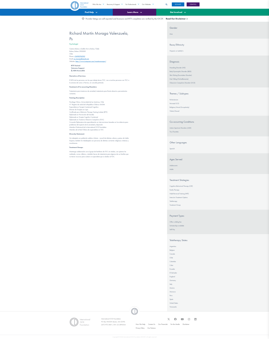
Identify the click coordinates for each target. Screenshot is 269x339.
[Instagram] (189, 320)
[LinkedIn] (195, 320)
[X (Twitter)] (168, 320)
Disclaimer (186, 324)
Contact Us (151, 324)
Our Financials (163, 324)
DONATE (178, 4)
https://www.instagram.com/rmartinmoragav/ (90, 61)
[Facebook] (175, 320)
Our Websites (146, 4)
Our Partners (151, 328)
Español (193, 4)
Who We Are (96, 4)
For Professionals (130, 4)
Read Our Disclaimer (176, 18)
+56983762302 (79, 56)
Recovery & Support (113, 4)
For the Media (175, 324)
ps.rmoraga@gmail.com (81, 59)
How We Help (140, 324)
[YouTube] (182, 320)
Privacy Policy (140, 328)
